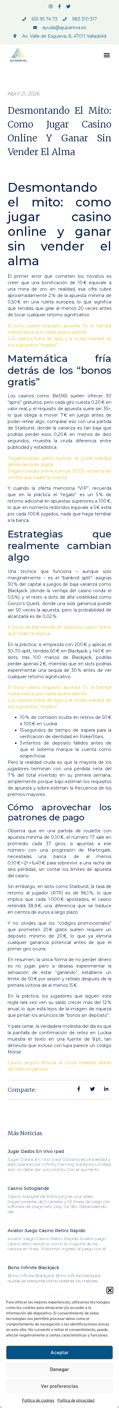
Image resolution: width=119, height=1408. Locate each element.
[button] (110, 1290)
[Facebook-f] (59, 6)
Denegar (59, 1369)
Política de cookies (38, 1400)
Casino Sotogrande (28, 1188)
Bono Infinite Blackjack (33, 1267)
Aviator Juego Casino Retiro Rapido (46, 1230)
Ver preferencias (59, 1386)
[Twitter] (68, 6)
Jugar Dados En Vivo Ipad (36, 1151)
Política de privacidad (75, 1400)
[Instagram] (51, 6)
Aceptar (60, 1352)
